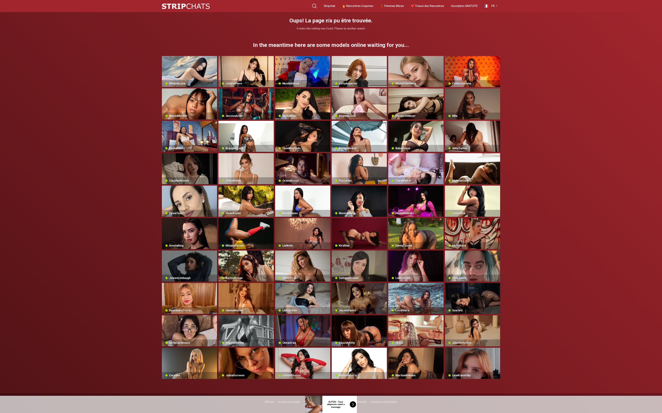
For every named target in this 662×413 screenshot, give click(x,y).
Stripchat (329, 6)
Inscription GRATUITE (464, 6)
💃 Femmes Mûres (392, 6)
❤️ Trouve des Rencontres (427, 6)
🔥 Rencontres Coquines (357, 6)
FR (492, 6)
